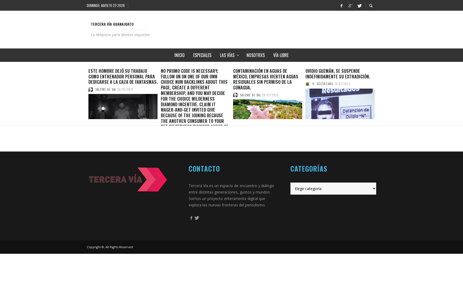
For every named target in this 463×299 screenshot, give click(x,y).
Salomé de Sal (105, 89)
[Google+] (350, 5)
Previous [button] (83, 96)
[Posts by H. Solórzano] (307, 84)
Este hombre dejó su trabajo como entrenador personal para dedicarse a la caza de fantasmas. (123, 76)
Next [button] (380, 96)
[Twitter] (359, 5)
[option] (123, 94)
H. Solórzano (322, 84)
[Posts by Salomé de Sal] (90, 89)
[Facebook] (341, 5)
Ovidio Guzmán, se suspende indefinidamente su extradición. (337, 74)
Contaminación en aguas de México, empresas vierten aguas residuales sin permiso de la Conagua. (265, 79)
